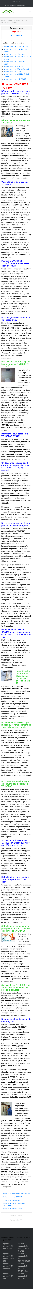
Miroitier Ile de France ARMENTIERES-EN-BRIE (16, 1193)
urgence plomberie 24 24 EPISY (8, 1266)
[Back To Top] (28, 1284)
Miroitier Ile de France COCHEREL (13, 1197)
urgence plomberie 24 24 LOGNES (8, 1246)
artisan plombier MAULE (13, 72)
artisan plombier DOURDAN (14, 54)
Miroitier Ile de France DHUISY (12, 1200)
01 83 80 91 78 (16, 1)
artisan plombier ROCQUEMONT (16, 69)
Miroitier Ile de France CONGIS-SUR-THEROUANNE (14, 1204)
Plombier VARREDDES (16, 1216)
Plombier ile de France (13, 20)
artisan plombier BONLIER (14, 67)
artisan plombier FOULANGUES (16, 47)
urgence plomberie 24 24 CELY (8, 1276)
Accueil (3, 20)
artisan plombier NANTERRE (15, 79)
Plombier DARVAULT (16, 1220)
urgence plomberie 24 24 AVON (23, 1276)
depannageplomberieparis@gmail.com (16, 5)
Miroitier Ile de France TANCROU (12, 1208)
